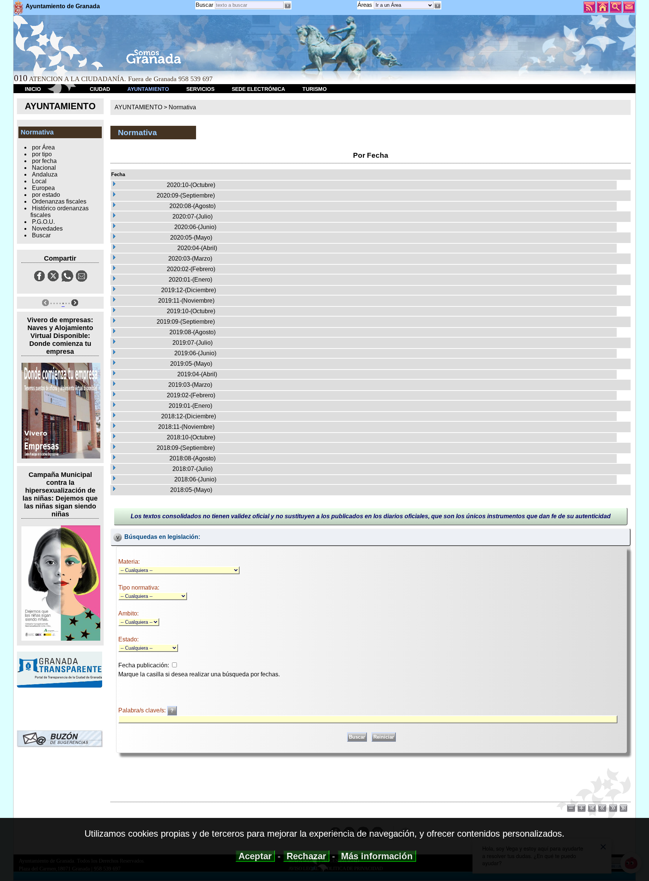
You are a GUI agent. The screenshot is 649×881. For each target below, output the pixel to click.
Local (39, 181)
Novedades (47, 228)
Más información (376, 856)
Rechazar (306, 856)
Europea (43, 188)
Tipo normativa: (138, 587)
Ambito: (128, 613)
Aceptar (255, 856)
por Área (43, 147)
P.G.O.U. (43, 222)
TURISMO (314, 89)
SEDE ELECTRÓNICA (258, 89)
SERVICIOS (200, 89)
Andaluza (44, 174)
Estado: (128, 639)
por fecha (44, 161)
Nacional (44, 167)
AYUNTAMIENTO (148, 89)
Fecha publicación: (143, 665)
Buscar (204, 5)
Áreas (366, 5)
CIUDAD (100, 89)
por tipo (42, 154)
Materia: (129, 561)
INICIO (33, 89)
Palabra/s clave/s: (142, 710)
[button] (437, 5)
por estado (46, 195)
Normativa (182, 107)
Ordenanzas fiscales (59, 201)
